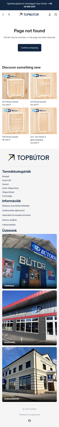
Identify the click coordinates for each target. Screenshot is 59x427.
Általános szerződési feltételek (16, 205)
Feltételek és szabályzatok (29, 415)
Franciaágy (7, 196)
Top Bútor (32, 409)
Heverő (5, 184)
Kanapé (5, 176)
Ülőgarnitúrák (8, 192)
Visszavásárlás (9, 224)
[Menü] (3, 14)
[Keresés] (9, 14)
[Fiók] (50, 14)
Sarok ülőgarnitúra (10, 188)
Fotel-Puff (6, 180)
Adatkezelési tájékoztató (13, 210)
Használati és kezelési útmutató (16, 215)
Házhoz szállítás (9, 220)
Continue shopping (29, 47)
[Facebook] (29, 420)
